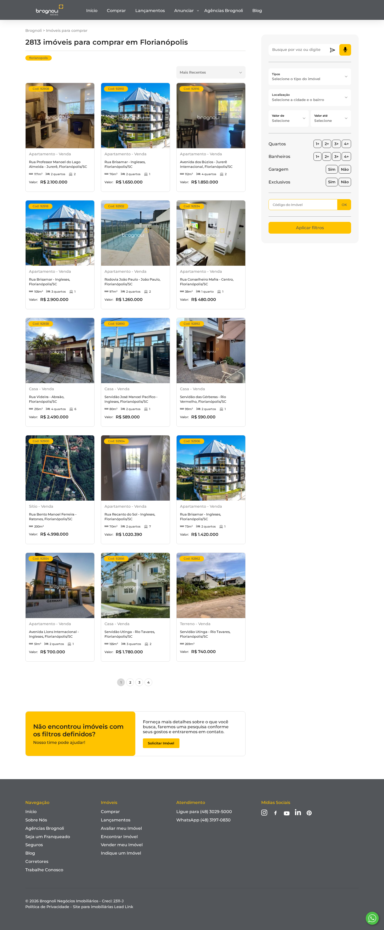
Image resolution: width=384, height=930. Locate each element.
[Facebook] (275, 813)
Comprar (116, 10)
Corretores (36, 861)
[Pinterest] (309, 813)
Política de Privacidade (47, 906)
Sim (331, 169)
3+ (336, 143)
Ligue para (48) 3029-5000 (204, 811)
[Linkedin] (298, 813)
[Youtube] (287, 814)
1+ (317, 143)
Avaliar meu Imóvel (121, 828)
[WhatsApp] (372, 918)
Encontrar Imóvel (119, 836)
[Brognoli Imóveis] (49, 14)
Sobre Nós (36, 820)
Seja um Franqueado (47, 836)
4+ (346, 143)
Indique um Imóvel (121, 853)
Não (345, 169)
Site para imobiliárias (103, 906)
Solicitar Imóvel (161, 743)
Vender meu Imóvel (122, 844)
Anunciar (184, 10)
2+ (327, 143)
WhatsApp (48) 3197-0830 (203, 820)
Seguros (34, 844)
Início (91, 10)
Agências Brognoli (223, 10)
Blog (257, 10)
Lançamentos (150, 10)
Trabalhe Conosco (44, 869)
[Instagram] (264, 813)
